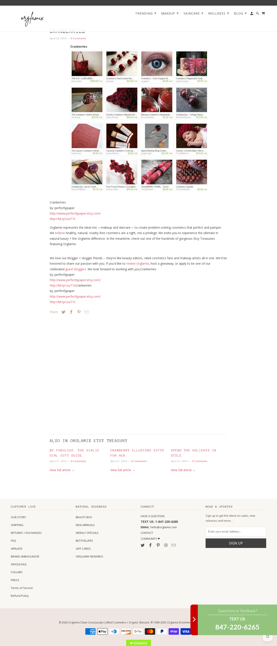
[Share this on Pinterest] (78, 312)
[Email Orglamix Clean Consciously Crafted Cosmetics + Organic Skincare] (174, 545)
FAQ (13, 541)
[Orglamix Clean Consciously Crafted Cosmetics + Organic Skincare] (32, 19)
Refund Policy (20, 596)
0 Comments (78, 38)
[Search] (258, 14)
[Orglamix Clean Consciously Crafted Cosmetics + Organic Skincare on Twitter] (143, 545)
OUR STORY (18, 517)
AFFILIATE (17, 549)
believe (60, 233)
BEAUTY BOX (84, 517)
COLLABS (17, 572)
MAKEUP (170, 13)
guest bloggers (75, 269)
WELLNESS (218, 13)
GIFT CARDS (83, 549)
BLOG (240, 13)
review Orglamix (137, 263)
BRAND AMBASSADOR (25, 556)
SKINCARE (193, 13)
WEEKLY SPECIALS (87, 533)
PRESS (15, 580)
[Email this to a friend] (85, 312)
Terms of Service (22, 588)
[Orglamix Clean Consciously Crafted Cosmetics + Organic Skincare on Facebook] (150, 545)
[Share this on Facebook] (70, 312)
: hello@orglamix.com (159, 527)
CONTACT (147, 533)
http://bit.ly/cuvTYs (63, 219)
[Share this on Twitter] (62, 312)
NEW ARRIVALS (85, 525)
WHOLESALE (19, 564)
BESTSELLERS (84, 541)
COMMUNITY (149, 539)
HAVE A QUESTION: (153, 516)
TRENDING (145, 13)
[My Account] (252, 14)
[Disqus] (80, 373)
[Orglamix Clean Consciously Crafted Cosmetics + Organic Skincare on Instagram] (166, 545)
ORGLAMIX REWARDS (89, 556)
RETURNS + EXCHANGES (26, 533)
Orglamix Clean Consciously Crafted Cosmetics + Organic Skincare (108, 622)
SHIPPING (17, 525)
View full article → (62, 470)
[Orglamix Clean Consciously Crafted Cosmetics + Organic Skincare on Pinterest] (158, 545)
